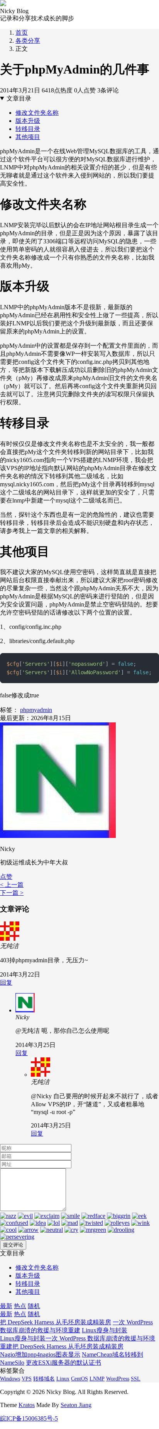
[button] (6, 876)
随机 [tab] (34, 1306)
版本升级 (27, 120)
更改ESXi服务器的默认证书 (63, 1362)
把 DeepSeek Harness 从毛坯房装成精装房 (55, 1322)
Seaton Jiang (76, 1405)
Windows (10, 1379)
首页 (21, 32)
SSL (135, 1379)
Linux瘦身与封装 (104, 1330)
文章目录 (19, 98)
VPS (27, 1379)
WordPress (117, 1379)
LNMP (97, 1379)
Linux (62, 1379)
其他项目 (27, 137)
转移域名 (44, 1379)
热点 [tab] (20, 1306)
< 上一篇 (12, 884)
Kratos (27, 1405)
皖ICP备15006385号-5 (29, 1418)
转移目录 (27, 129)
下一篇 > (12, 893)
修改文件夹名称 (37, 112)
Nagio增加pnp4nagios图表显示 (40, 1354)
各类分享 (27, 40)
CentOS (79, 1379)
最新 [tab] (6, 1306)
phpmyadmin (36, 710)
